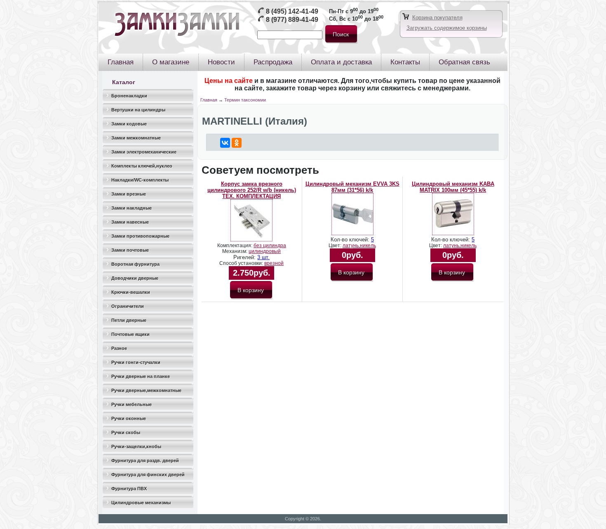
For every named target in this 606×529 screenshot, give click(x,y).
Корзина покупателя (437, 17)
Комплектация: (235, 245)
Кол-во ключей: (351, 239)
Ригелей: (245, 257)
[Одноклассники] (237, 143)
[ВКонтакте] (225, 143)
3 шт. (263, 257)
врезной (274, 263)
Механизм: (235, 251)
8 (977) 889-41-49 (292, 19)
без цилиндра (270, 245)
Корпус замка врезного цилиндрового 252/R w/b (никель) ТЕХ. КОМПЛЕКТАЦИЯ (251, 190)
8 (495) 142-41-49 (292, 11)
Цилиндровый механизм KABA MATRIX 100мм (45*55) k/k (453, 187)
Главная (208, 99)
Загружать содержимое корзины (446, 28)
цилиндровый (265, 251)
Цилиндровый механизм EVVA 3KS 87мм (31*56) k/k (352, 187)
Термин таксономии (245, 99)
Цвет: (336, 245)
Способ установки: (241, 263)
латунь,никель (359, 245)
